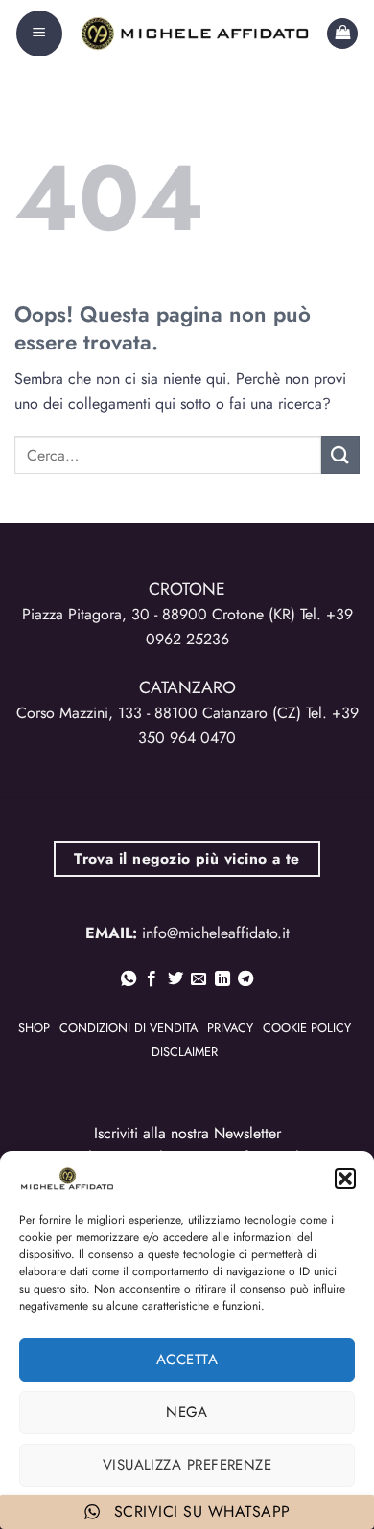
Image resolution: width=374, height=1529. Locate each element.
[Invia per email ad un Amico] (198, 979)
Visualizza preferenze (187, 1464)
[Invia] (340, 454)
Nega (187, 1412)
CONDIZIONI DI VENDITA (128, 1028)
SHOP (34, 1028)
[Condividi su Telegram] (245, 979)
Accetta (187, 1359)
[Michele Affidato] (195, 34)
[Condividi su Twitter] (175, 979)
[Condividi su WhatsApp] (128, 979)
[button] (345, 1178)
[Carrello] (342, 34)
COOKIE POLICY (307, 1028)
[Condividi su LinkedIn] (222, 979)
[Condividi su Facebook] (151, 979)
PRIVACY (230, 1028)
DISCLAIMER (185, 1052)
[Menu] (39, 33)
